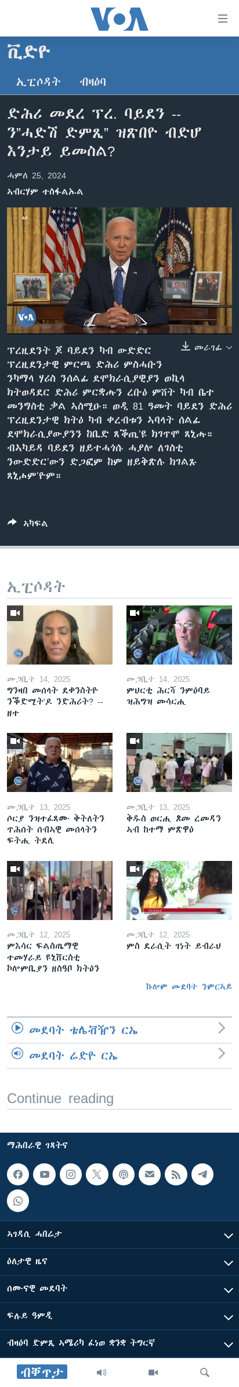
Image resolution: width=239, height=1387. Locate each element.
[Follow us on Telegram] (202, 1174)
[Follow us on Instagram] (71, 1174)
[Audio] (101, 1372)
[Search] (204, 1372)
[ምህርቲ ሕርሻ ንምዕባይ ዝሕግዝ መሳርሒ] (179, 635)
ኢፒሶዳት (38, 82)
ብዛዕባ (92, 82)
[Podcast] (124, 1174)
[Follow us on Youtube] (44, 1174)
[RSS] (176, 1174)
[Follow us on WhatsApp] (18, 1200)
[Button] (28, 525)
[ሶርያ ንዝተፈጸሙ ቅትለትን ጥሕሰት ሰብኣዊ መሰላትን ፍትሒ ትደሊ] (60, 762)
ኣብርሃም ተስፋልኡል (45, 192)
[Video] (153, 1372)
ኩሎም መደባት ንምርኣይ (189, 986)
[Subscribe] (150, 1174)
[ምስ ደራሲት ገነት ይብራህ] (179, 890)
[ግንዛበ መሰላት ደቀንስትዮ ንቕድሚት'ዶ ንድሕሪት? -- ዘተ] (60, 635)
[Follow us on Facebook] (18, 1174)
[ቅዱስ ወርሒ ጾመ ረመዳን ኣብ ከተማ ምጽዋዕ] (179, 762)
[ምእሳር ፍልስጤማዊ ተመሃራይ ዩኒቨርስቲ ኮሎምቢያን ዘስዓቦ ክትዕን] (60, 890)
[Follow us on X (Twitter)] (97, 1174)
